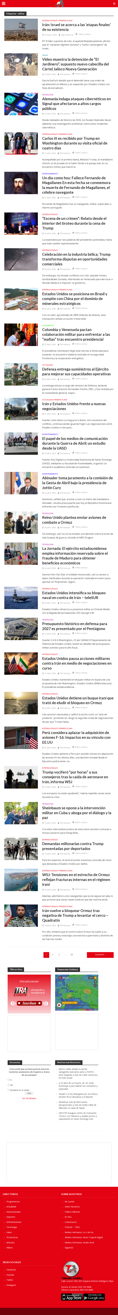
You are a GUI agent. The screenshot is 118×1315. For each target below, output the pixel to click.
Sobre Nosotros (72, 1206)
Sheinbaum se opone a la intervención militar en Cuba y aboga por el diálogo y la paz (76, 813)
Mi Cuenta (69, 1201)
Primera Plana (65, 21)
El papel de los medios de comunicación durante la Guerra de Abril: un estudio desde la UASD (75, 443)
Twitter (9, 1280)
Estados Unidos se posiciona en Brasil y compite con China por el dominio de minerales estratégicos (74, 299)
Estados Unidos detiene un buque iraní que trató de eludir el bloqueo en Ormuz (78, 700)
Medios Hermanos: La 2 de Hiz (79, 1232)
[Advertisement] (29, 1034)
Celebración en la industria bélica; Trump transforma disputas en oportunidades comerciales (76, 259)
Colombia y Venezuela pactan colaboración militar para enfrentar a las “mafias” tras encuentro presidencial (76, 334)
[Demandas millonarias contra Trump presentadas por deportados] (21, 848)
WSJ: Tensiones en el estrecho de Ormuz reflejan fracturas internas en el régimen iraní (76, 879)
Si (11, 1079)
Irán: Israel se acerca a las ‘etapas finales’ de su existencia (76, 27)
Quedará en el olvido (19, 1090)
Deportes (10, 1216)
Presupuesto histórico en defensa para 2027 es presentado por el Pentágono (74, 626)
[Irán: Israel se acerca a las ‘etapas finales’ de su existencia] (21, 29)
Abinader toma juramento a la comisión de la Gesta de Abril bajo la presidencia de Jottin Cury (77, 483)
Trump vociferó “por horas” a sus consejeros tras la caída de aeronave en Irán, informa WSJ (75, 777)
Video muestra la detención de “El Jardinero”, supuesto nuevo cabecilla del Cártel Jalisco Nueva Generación (75, 64)
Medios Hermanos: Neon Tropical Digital (84, 1237)
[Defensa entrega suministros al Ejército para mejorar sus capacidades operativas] (21, 374)
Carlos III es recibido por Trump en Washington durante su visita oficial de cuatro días (74, 143)
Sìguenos (69, 1247)
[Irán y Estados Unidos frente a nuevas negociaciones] (21, 408)
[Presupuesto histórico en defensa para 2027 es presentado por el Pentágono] (21, 628)
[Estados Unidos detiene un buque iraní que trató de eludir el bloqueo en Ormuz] (21, 702)
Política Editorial (72, 1211)
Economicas (48, 326)
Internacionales (50, 21)
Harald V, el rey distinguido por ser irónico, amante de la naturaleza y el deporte (78, 1095)
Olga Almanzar (67, 34)
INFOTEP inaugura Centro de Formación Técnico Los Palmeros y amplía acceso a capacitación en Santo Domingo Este (78, 1116)
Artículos (10, 1242)
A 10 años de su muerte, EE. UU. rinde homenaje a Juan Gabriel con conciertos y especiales (78, 1086)
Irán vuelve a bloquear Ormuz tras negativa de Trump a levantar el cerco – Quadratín (75, 915)
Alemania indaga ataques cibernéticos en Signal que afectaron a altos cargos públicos (76, 103)
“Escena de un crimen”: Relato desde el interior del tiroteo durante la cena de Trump (74, 223)
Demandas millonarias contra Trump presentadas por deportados (72, 846)
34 (72, 954)
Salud (45, 55)
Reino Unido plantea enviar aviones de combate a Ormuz (74, 520)
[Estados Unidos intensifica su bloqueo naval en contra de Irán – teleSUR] (21, 597)
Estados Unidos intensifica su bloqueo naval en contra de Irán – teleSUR (74, 595)
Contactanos (71, 1222)
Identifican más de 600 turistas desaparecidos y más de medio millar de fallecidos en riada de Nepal (77, 1105)
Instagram (11, 1285)
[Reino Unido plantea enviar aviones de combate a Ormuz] (21, 522)
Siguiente (99, 954)
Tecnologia (47, 95)
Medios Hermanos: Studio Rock (79, 1242)
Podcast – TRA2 (72, 1227)
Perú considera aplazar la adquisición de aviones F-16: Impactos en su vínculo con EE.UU (76, 737)
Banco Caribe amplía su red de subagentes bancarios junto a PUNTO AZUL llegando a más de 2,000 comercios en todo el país (78, 1073)
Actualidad (47, 365)
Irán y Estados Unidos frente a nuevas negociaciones (74, 406)
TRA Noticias (65, 74)
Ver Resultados (29, 1098)
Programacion (13, 1201)
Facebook (11, 1269)
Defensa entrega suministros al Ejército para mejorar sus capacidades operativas (76, 371)
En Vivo (68, 1216)
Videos (9, 1247)
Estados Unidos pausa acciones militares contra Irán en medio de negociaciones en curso (77, 663)
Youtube (10, 1274)
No (11, 1085)
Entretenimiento (50, 174)
